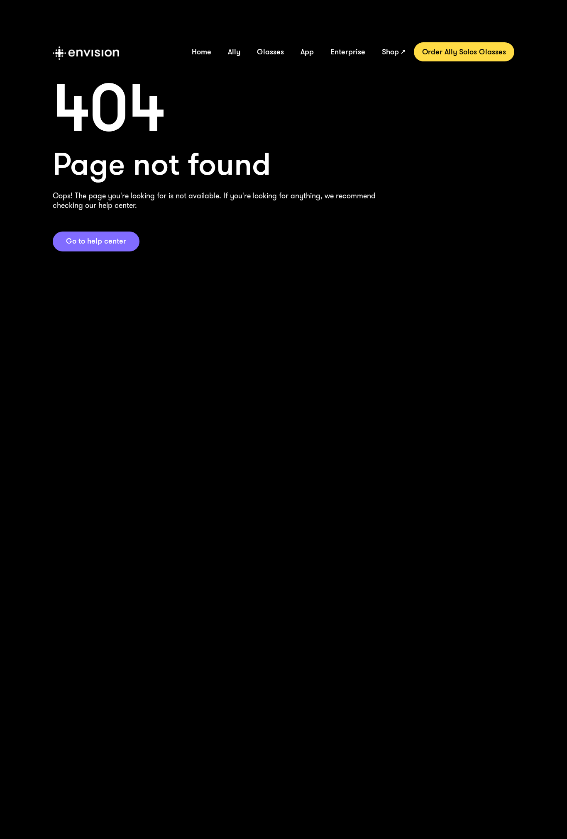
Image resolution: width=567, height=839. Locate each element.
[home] (86, 53)
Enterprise (347, 51)
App (307, 51)
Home (201, 51)
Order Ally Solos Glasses (464, 51)
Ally (234, 51)
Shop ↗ (394, 51)
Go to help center (96, 240)
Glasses (270, 51)
